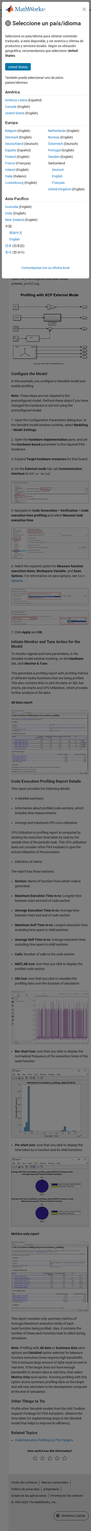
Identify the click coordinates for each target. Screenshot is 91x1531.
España (10, 150)
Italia (8, 176)
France (10, 163)
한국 (8, 252)
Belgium (11, 131)
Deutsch (58, 170)
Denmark (11, 137)
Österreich (55, 144)
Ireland (10, 170)
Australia (11, 207)
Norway (54, 137)
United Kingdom (59, 189)
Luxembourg (14, 183)
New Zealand (14, 220)
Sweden (54, 157)
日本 (8, 246)
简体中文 (15, 233)
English (57, 176)
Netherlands (57, 131)
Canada (11, 106)
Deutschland (14, 144)
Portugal (54, 150)
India (8, 213)
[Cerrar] (84, 9)
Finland (10, 157)
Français (58, 183)
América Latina (16, 100)
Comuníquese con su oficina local (45, 268)
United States (14, 113)
